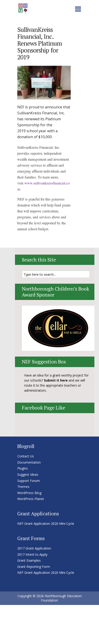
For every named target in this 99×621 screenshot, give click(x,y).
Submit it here (56, 380)
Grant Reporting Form (33, 566)
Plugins (22, 468)
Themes (23, 486)
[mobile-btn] (78, 8)
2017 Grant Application (34, 548)
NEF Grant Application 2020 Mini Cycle (45, 523)
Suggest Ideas (27, 474)
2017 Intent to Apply (32, 554)
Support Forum (28, 480)
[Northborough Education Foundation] (23, 7)
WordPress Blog (29, 493)
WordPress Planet (30, 499)
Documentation (29, 462)
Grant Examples (29, 560)
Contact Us (25, 456)
